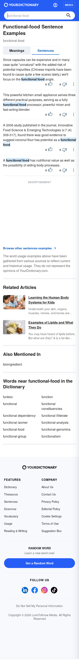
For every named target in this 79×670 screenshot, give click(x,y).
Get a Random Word (39, 563)
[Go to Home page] (21, 4)
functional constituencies (52, 406)
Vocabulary (11, 516)
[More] (73, 84)
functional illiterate (55, 415)
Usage (8, 523)
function (47, 396)
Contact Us (49, 494)
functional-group (14, 436)
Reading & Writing (15, 531)
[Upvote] (50, 84)
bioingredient (12, 364)
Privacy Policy (50, 502)
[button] (55, 5)
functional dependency (19, 415)
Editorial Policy (51, 509)
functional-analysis (55, 422)
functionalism (51, 436)
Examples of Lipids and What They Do (50, 325)
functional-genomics (56, 429)
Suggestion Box (52, 531)
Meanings (16, 50)
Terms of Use (50, 523)
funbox (8, 396)
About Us (47, 487)
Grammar (10, 509)
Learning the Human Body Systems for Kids (48, 300)
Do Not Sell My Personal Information (39, 606)
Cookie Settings (52, 516)
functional (10, 403)
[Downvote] (64, 84)
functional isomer (15, 422)
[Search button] (68, 15)
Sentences (45, 50)
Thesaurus (11, 494)
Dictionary (10, 487)
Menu (69, 5)
